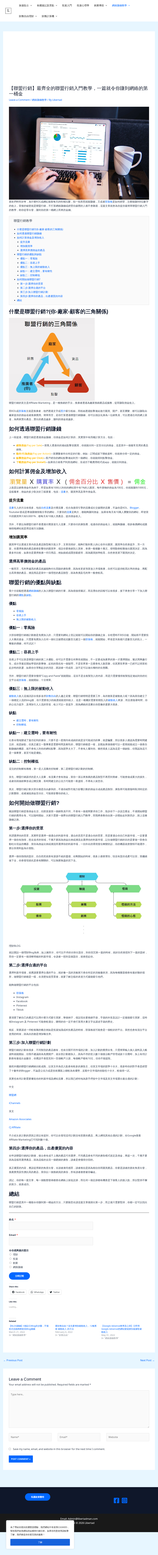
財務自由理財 (26, 16)
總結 (19, 300)
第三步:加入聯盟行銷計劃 (34, 292)
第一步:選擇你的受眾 (31, 283)
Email (13, 1235)
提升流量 (25, 242)
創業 (15, 1263)
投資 (15, 1258)
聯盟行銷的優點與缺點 (29, 254)
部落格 (108, 201)
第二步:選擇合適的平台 (33, 287)
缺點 (28, 595)
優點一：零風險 (28, 258)
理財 (15, 1254)
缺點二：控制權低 (30, 275)
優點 (21, 595)
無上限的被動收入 (26, 619)
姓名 (12, 1219)
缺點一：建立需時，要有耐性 (36, 271)
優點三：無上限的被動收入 (35, 267)
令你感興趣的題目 (19, 1250)
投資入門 (67, 5)
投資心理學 (83, 5)
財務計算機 (48, 16)
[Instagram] (124, 1500)
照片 (63, 411)
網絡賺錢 (34, 590)
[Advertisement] (79, 62)
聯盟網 (12, 1095)
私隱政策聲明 (37, 1496)
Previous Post (13, 1360)
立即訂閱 (19, 1275)
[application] (30, 5)
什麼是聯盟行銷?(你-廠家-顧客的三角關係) (40, 229)
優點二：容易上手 (30, 262)
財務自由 (51, 696)
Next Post (147, 1360)
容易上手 (21, 615)
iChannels (14, 1103)
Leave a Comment (19, 100)
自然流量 (46, 507)
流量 (63, 491)
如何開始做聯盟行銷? (28, 279)
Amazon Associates (20, 1119)
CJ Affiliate (15, 1127)
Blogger (134, 507)
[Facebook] (116, 1500)
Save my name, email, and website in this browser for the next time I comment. (59, 1449)
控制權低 (21, 724)
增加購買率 (26, 246)
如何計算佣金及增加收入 (30, 237)
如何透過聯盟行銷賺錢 (29, 233)
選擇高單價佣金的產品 (32, 250)
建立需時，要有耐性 (27, 720)
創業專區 (99, 5)
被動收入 (14, 696)
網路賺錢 (18, 1267)
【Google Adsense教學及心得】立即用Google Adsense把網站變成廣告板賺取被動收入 (121, 1328)
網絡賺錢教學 (119, 5)
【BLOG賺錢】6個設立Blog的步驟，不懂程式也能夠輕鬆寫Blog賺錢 (29, 1327)
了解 (40, 1542)
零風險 (20, 611)
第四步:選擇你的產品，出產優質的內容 (41, 296)
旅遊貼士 (24, 5)
